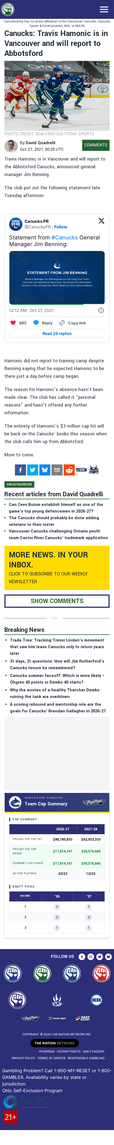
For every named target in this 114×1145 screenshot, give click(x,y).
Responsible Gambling (86, 1058)
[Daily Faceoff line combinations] (81, 469)
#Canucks (64, 237)
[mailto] (57, 469)
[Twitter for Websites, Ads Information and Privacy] (101, 311)
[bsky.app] (44, 469)
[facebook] (20, 469)
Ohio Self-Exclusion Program (32, 1090)
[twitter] (32, 469)
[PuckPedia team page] (93, 469)
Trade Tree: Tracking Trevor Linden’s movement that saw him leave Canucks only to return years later (57, 646)
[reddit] (69, 469)
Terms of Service (51, 1058)
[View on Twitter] (101, 224)
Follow (60, 226)
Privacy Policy (23, 1058)
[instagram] (90, 956)
